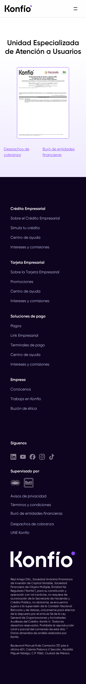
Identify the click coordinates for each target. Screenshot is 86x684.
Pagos (16, 326)
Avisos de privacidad (28, 496)
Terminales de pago (28, 345)
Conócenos (21, 389)
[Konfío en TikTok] (51, 457)
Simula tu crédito (25, 228)
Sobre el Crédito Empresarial (35, 218)
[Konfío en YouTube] (23, 457)
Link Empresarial (24, 335)
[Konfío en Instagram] (42, 457)
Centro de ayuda (25, 237)
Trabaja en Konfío (26, 399)
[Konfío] (18, 8)
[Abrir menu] (75, 8)
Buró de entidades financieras (59, 152)
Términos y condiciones (31, 504)
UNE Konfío (20, 532)
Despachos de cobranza (16, 152)
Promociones (22, 281)
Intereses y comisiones (30, 247)
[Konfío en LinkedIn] (13, 457)
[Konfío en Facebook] (32, 457)
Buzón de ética (24, 408)
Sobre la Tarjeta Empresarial (35, 272)
